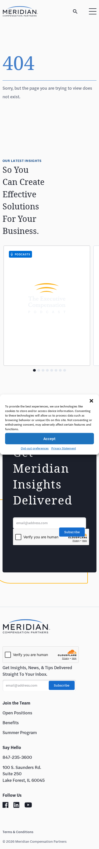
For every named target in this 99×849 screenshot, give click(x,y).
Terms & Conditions (18, 832)
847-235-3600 (17, 757)
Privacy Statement (63, 448)
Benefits (11, 722)
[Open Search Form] (75, 11)
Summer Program (20, 732)
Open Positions (17, 713)
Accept (49, 438)
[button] (91, 400)
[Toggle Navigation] (92, 11)
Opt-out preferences (35, 448)
